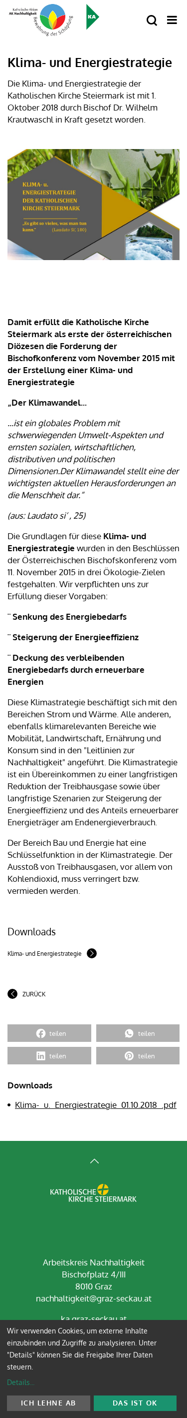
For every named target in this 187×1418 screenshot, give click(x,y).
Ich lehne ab (48, 1402)
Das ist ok (135, 1402)
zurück (33, 994)
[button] (49, 1033)
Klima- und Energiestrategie (44, 953)
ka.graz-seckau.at (94, 1318)
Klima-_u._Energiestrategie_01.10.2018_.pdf (96, 1104)
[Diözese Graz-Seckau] (93, 1200)
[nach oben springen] (93, 1162)
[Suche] (152, 21)
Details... (20, 1382)
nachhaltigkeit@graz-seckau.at (94, 1298)
